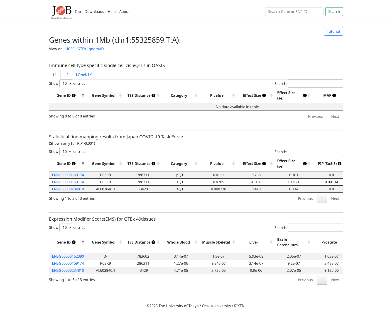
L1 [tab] (55, 74)
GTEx (81, 48)
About (124, 11)
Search (334, 11)
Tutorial (333, 31)
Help (112, 11)
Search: (280, 83)
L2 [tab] (66, 74)
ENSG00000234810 (68, 189)
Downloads (94, 11)
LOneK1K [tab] (84, 74)
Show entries (67, 83)
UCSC (70, 48)
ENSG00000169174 (68, 174)
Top (78, 11)
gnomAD (96, 48)
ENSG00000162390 (68, 256)
